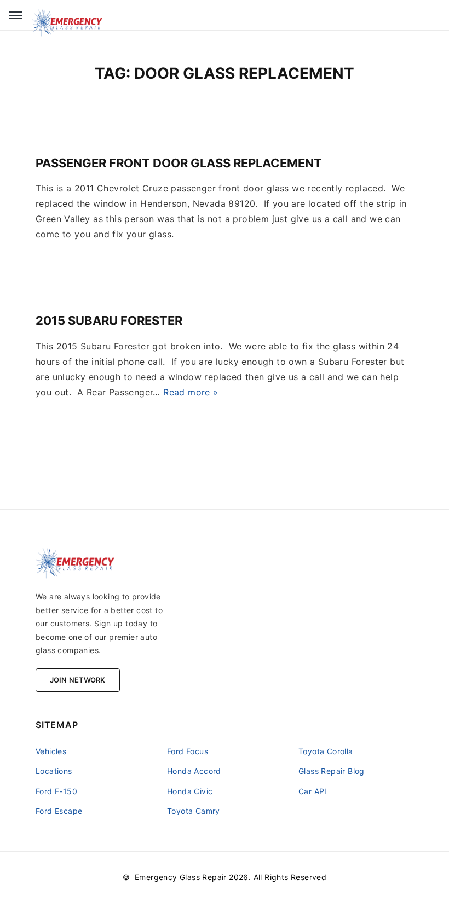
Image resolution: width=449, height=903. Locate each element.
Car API (312, 791)
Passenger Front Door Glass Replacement (179, 163)
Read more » (190, 392)
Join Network (78, 679)
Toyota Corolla (325, 751)
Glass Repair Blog (331, 771)
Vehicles (51, 751)
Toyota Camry (193, 810)
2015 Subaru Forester (109, 320)
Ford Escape (59, 810)
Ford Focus (187, 751)
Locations (54, 771)
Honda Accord (194, 771)
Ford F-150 (56, 791)
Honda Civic (189, 791)
